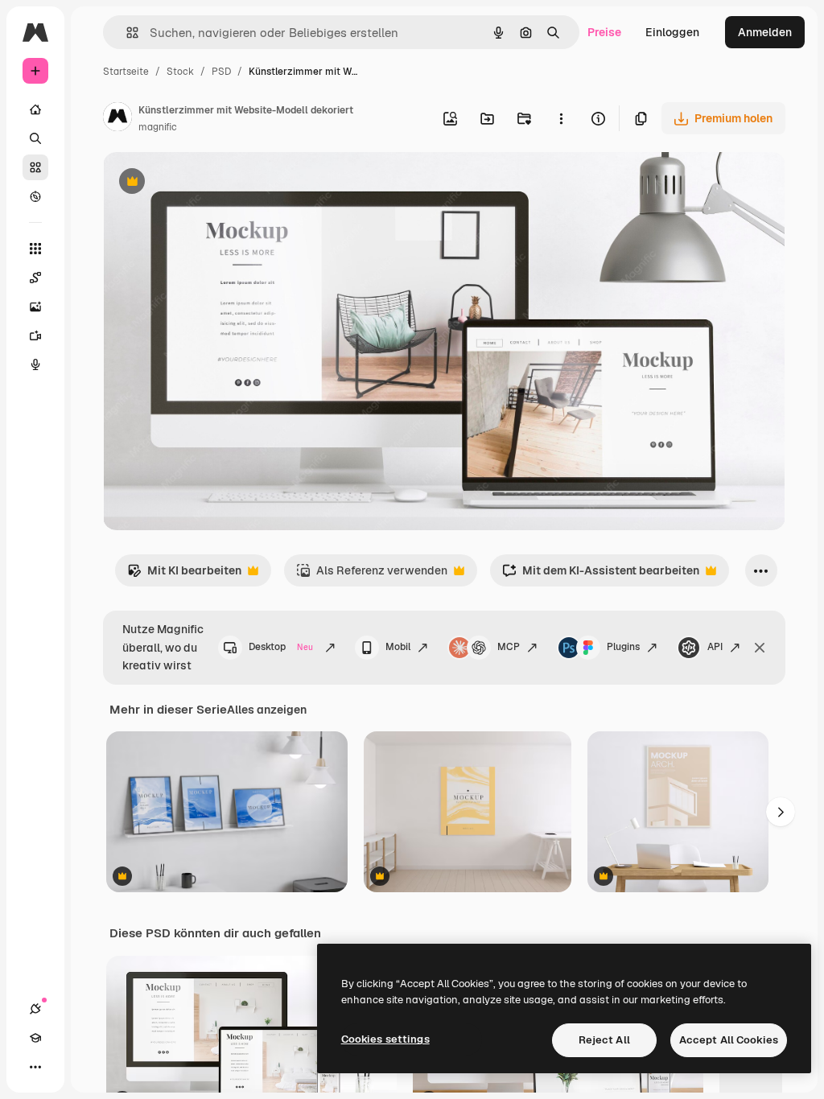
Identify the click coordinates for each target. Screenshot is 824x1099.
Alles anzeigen (267, 709)
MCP (508, 646)
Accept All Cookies (728, 1040)
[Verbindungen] (35, 1009)
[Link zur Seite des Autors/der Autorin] (117, 119)
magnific (157, 127)
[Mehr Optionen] (561, 118)
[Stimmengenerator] (35, 364)
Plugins (623, 646)
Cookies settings (385, 1039)
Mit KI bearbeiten (184, 575)
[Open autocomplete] (126, 33)
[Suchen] (35, 138)
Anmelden (765, 32)
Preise (604, 32)
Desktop (281, 646)
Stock (180, 71)
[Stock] (35, 167)
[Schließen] (759, 647)
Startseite (126, 71)
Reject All (604, 1040)
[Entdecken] (35, 196)
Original (206, 183)
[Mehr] (35, 1067)
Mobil (397, 646)
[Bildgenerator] (35, 306)
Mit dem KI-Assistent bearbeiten (600, 575)
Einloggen (672, 32)
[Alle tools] (35, 248)
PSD (221, 71)
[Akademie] (35, 1038)
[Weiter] (780, 811)
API (715, 646)
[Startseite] (35, 109)
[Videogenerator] (35, 335)
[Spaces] (35, 277)
